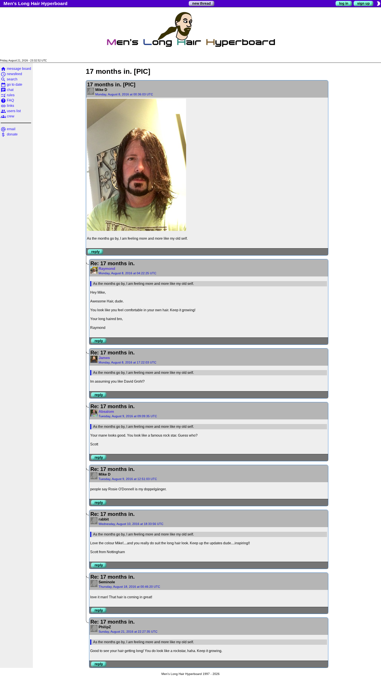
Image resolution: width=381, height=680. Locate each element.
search (9, 79)
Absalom (106, 411)
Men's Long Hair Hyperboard (35, 3)
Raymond (107, 269)
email (8, 129)
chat (7, 90)
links (7, 105)
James (104, 358)
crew (7, 116)
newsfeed (11, 74)
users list (11, 111)
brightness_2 (378, 3)
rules (8, 95)
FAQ (7, 100)
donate (9, 134)
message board (16, 68)
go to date (11, 84)
